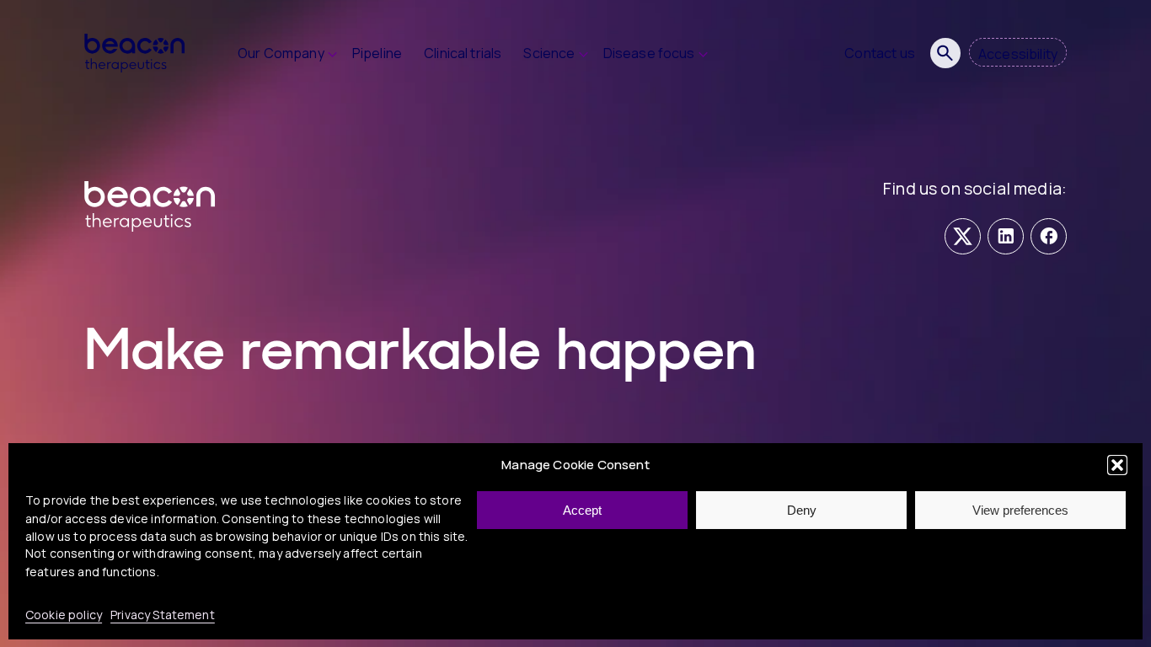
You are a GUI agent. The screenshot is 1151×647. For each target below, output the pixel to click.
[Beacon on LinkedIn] (1005, 236)
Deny (801, 510)
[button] (1117, 465)
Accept (582, 510)
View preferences (1020, 510)
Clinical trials (462, 53)
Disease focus (649, 53)
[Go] (945, 53)
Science (549, 53)
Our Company (281, 53)
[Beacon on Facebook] (1048, 236)
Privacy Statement (162, 615)
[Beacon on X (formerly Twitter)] (962, 236)
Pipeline (377, 53)
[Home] (147, 53)
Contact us (879, 53)
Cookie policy (63, 615)
